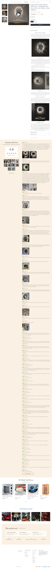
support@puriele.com (20, 551)
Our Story (34, 552)
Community (34, 562)
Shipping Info (26, 552)
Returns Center (26, 554)
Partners (33, 559)
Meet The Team (34, 553)
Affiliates (33, 557)
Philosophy (34, 561)
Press (33, 555)
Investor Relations (34, 558)
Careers (33, 554)
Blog (33, 551)
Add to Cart (40, 24)
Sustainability (34, 560)
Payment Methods (27, 555)
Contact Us (26, 551)
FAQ (25, 553)
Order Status (26, 556)
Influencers (34, 556)
